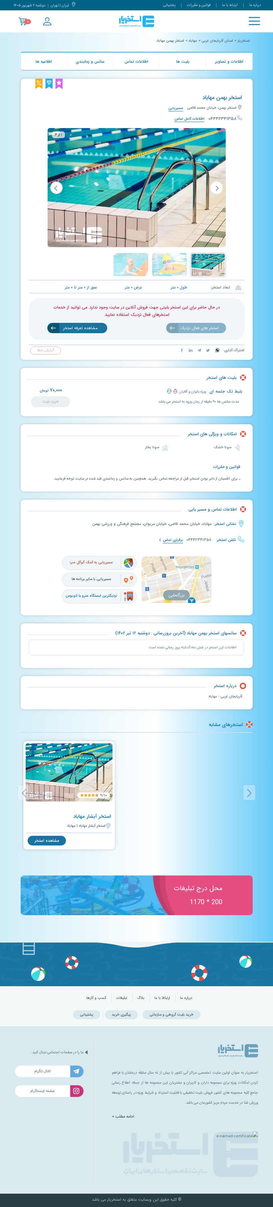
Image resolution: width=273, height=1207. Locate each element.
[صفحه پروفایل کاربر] (47, 21)
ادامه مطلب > (123, 1117)
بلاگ (140, 998)
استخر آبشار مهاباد (92, 816)
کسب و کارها (96, 998)
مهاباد (192, 41)
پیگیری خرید (121, 1015)
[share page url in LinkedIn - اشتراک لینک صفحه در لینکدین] (190, 350)
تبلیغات (121, 998)
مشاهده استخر (47, 840)
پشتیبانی (169, 5)
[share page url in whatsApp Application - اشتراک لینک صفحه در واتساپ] (217, 350)
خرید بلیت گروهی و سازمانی (171, 1015)
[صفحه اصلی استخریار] (136, 21)
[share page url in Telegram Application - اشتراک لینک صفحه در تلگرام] (198, 350)
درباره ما (255, 5)
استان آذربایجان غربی (217, 41)
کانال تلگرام (42, 1071)
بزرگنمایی (176, 595)
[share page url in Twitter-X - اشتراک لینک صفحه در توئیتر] (207, 350)
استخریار (243, 41)
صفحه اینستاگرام (42, 1091)
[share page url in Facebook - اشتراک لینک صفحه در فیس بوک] (182, 350)
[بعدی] (56, 187)
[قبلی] (216, 187)
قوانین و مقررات (198, 5)
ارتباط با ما (230, 5)
